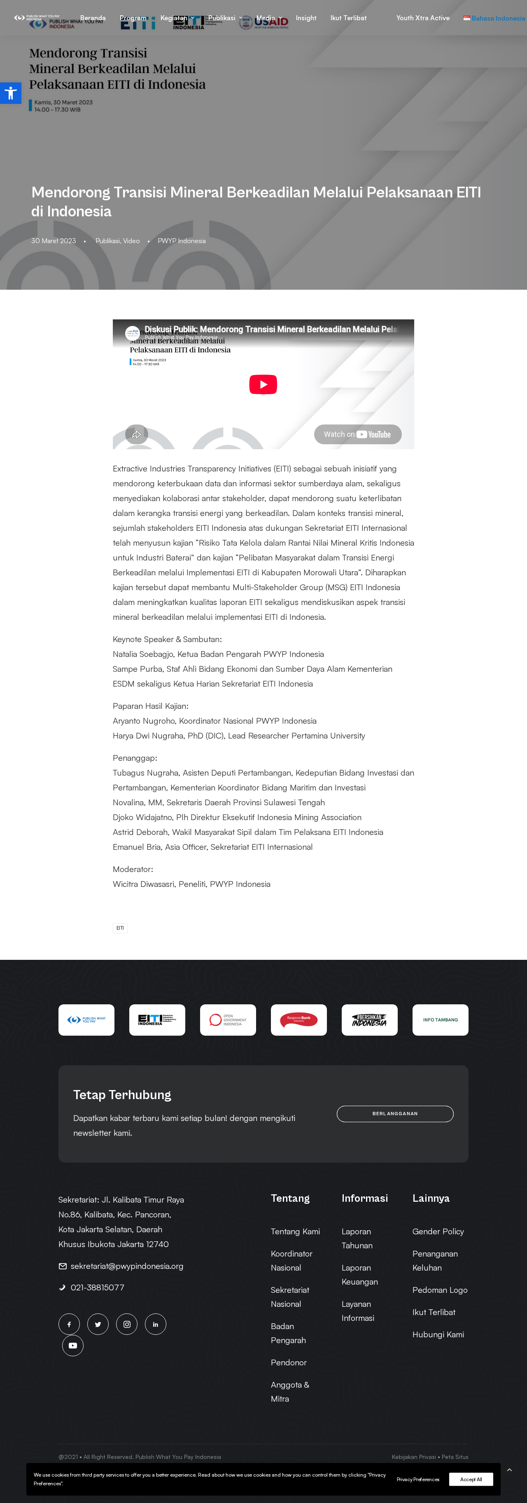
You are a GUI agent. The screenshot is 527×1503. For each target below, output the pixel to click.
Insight (306, 18)
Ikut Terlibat (349, 18)
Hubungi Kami (438, 1334)
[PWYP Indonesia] (37, 18)
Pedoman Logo (440, 1290)
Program (133, 18)
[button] (10, 93)
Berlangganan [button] (395, 1113)
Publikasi (222, 18)
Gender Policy (438, 1231)
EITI (120, 928)
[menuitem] (93, 17)
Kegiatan (174, 18)
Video (131, 241)
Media (266, 18)
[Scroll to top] (509, 1468)
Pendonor (289, 1362)
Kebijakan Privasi (414, 1456)
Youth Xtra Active (423, 18)
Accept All (471, 1479)
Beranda (93, 18)
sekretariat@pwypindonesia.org (127, 1266)
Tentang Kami (295, 1231)
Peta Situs (455, 1456)
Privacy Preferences (418, 1479)
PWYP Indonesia (182, 241)
